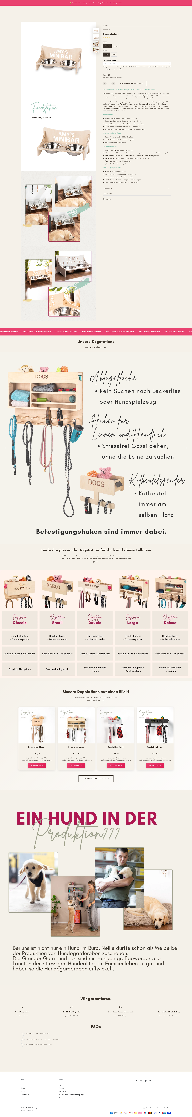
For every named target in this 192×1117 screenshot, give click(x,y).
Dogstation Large (76, 747)
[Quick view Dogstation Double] (170, 711)
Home (23, 1085)
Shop (23, 1088)
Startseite (106, 25)
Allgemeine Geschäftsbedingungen (72, 1095)
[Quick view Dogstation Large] (91, 711)
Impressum (62, 1085)
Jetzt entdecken (36, 765)
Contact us (25, 1095)
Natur (107, 55)
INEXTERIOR (106, 29)
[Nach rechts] (186, 448)
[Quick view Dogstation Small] (130, 711)
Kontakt (61, 1088)
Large (117, 46)
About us (24, 1091)
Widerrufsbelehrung (66, 1098)
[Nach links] (5, 448)
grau (114, 55)
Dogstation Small (116, 747)
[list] (96, 1011)
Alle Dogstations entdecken (94, 779)
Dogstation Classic (37, 747)
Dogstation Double (155, 747)
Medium (108, 46)
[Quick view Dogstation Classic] (52, 711)
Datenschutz (63, 1091)
